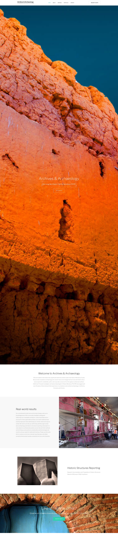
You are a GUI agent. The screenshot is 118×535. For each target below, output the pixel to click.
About (54, 2)
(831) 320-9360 (81, 513)
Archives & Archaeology (25, 2)
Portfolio (66, 2)
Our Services (59, 190)
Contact (72, 2)
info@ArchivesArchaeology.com (52, 513)
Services (60, 2)
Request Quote (94, 2)
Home (49, 2)
